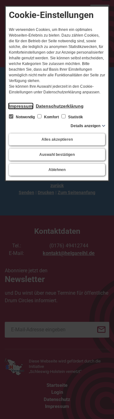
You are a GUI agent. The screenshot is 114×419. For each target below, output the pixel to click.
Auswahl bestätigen (57, 154)
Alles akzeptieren (57, 139)
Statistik (75, 117)
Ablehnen (57, 170)
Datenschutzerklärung (60, 106)
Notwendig (25, 117)
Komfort (51, 117)
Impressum (21, 106)
